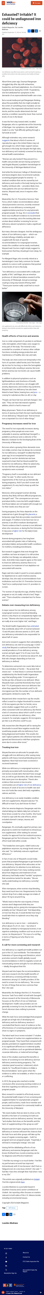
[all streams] (41, 1292)
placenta (31, 514)
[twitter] (6, 1270)
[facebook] (6, 1258)
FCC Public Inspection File (31, 1261)
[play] (3, 1292)
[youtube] (6, 1262)
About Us (26, 1252)
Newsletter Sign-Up (10, 1273)
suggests (6, 140)
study (4, 647)
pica (35, 392)
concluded (31, 213)
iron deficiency (35, 785)
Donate (37, 3)
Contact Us (26, 1257)
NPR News (12, 1208)
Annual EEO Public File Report (30, 1270)
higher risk (17, 531)
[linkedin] (6, 1266)
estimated (34, 626)
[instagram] (6, 1254)
